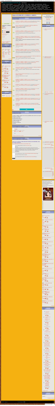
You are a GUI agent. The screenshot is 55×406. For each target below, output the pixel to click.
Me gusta (4, 27)
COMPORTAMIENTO (53, 173)
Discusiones (3, 34)
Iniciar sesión (40, 0)
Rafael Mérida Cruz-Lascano (20, 56)
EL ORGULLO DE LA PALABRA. (47, 365)
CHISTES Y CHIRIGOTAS (49, 296)
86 (6, 69)
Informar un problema (36, 401)
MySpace (4, 32)
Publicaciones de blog (5, 33)
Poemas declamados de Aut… (49, 241)
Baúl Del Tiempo (28, 26)
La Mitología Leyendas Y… (49, 225)
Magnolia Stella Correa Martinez (20, 67)
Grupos (3, 36)
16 (48, 247)
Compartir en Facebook (6, 30)
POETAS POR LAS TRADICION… (7, 76)
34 (6, 82)
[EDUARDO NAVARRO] (3, 53)
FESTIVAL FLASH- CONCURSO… (48, 255)
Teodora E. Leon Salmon (26, 85)
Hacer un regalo (8, 95)
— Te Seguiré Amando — (47, 332)
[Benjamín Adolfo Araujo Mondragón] (9, 53)
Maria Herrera (30, 50)
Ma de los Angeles (18, 25)
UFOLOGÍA (46, 250)
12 (48, 281)
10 (48, 266)
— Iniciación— (47, 312)
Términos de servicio (50, 401)
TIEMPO (16, 129)
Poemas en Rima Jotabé (48, 245)
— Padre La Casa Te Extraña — (47, 319)
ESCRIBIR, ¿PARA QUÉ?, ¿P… (49, 259)
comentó (29, 21)
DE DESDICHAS (52, 169)
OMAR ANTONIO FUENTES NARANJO (21, 73)
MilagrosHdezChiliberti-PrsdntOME (34, 37)
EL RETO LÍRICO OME (48, 283)
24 (48, 285)
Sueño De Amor (47, 338)
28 (7, 78)
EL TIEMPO (30, 25)
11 (48, 261)
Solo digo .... (51, 91)
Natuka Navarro (35, 22)
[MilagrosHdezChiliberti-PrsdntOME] (3, 56)
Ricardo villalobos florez (47, 372)
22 (8, 69)
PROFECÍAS (47, 273)
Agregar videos (45, 390)
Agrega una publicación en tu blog (18, 135)
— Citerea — (47, 325)
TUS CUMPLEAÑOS (47, 370)
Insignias (30, 401)
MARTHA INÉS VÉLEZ (28, 95)
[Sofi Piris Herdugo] (9, 50)
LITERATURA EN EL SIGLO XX (49, 264)
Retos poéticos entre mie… (49, 268)
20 (48, 294)
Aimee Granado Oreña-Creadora (12, 401)
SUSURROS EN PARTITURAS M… (49, 278)
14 (46, 227)
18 (8, 82)
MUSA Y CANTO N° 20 (8, 85)
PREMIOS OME (7, 80)
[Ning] (2, 1)
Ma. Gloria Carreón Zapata (33, 104)
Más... (27, 109)
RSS (12, 109)
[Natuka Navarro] (3, 50)
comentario (31, 73)
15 (6, 87)
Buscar (53, 0)
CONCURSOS (7, 71)
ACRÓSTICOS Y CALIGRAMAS (47, 292)
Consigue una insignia (51, 398)
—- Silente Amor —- (47, 350)
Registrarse (36, 0)
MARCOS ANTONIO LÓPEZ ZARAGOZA (30, 99)
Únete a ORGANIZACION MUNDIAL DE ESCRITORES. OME (21, 143)
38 (8, 87)
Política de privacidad (43, 401)
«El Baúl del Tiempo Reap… (8, 66)
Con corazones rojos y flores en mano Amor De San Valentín (28, 22)
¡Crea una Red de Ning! (8, 0)
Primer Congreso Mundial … (49, 300)
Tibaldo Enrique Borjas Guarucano (29, 80)
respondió (22, 25)
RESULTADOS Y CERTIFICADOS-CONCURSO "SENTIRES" (28, 37)
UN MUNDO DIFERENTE (47, 385)
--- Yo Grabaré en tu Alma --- (47, 358)
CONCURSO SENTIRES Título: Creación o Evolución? (27, 104)
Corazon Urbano (47, 215)
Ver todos (10, 58)
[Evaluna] (6, 50)
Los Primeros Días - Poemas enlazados (47, 345)
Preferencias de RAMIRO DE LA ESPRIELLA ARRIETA (6, 42)
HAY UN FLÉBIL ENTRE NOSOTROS (47, 378)
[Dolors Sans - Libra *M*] (6, 53)
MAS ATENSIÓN (52, 145)
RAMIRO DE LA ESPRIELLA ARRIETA (21, 21)
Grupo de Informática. (48, 237)
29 (8, 73)
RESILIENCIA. (52, 142)
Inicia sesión (48, 19)
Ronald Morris (28, 145)
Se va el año (36, 88)
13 (6, 73)
